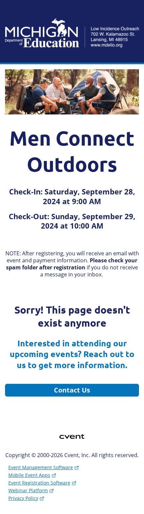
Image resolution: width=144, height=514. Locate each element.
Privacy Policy (23, 498)
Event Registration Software (39, 483)
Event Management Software (40, 467)
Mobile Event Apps (29, 475)
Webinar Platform (28, 490)
